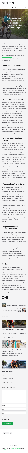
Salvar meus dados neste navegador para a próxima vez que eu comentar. (14, 418)
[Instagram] (15, 7)
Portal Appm (15, 30)
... (11, 335)
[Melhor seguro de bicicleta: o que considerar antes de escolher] (14, 324)
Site (3, 413)
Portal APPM (8, 3)
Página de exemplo (14, 445)
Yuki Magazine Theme (15, 448)
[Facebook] (12, 7)
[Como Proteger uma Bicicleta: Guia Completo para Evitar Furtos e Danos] (14, 344)
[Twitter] (14, 7)
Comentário (5, 391)
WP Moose (6, 449)
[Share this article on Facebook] (3, 297)
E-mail (3, 409)
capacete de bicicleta (7, 57)
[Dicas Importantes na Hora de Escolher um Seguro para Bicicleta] (14, 364)
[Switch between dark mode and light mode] (24, 7)
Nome (3, 405)
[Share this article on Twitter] (6, 297)
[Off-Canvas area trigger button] (25, 7)
